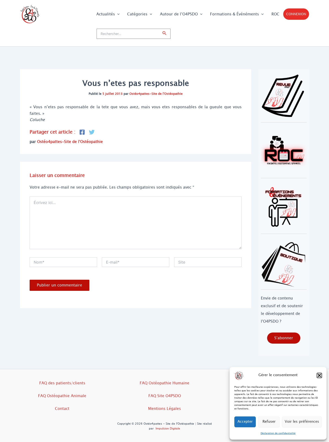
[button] (319, 375)
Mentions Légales (164, 409)
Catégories (137, 14)
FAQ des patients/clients (62, 383)
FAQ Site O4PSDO (164, 396)
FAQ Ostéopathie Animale (62, 396)
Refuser (269, 421)
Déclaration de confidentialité (278, 433)
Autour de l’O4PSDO (179, 14)
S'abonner (283, 338)
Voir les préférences (302, 421)
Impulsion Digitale (168, 428)
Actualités (105, 14)
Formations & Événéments (234, 14)
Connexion (296, 14)
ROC (275, 14)
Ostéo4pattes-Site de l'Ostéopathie (156, 93)
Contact (62, 409)
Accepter (245, 421)
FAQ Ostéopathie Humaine (164, 383)
